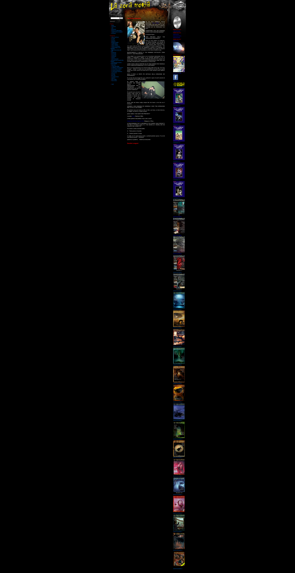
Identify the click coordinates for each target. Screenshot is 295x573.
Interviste (113, 65)
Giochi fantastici (114, 58)
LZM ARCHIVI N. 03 (176, 161)
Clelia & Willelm (114, 45)
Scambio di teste (115, 76)
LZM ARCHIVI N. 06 (176, 105)
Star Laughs (114, 79)
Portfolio (113, 74)
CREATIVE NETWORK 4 (177, 290)
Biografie (113, 41)
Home (112, 25)
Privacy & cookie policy (116, 30)
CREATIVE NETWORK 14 (177, 476)
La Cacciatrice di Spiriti (116, 68)
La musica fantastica (116, 70)
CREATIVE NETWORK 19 (177, 568)
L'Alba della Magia (115, 66)
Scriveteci (113, 33)
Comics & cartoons (115, 46)
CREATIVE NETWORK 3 (177, 272)
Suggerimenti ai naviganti (116, 31)
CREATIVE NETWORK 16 (177, 513)
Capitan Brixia (114, 43)
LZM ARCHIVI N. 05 (176, 124)
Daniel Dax (113, 52)
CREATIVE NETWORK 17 (177, 531)
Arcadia (113, 38)
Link (112, 28)
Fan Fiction (113, 53)
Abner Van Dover (115, 37)
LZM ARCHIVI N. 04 (176, 142)
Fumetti (113, 57)
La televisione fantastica (116, 71)
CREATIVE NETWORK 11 (177, 420)
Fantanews (113, 56)
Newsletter (113, 29)
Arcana (113, 39)
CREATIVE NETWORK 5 (177, 309)
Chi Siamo (113, 26)
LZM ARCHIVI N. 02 (176, 179)
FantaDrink (113, 55)
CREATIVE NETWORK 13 (177, 457)
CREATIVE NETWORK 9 (177, 383)
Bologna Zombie (114, 42)
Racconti (113, 75)
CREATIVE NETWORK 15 (177, 494)
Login (112, 84)
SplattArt (113, 78)
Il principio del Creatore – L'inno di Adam (116, 63)
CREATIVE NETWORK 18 (177, 550)
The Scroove (114, 80)
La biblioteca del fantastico (117, 67)
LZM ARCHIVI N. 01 (176, 198)
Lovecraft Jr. (114, 72)
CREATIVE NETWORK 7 (177, 346)
